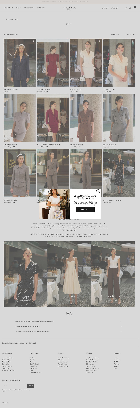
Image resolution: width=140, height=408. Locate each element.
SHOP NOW (85, 209)
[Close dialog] (98, 191)
